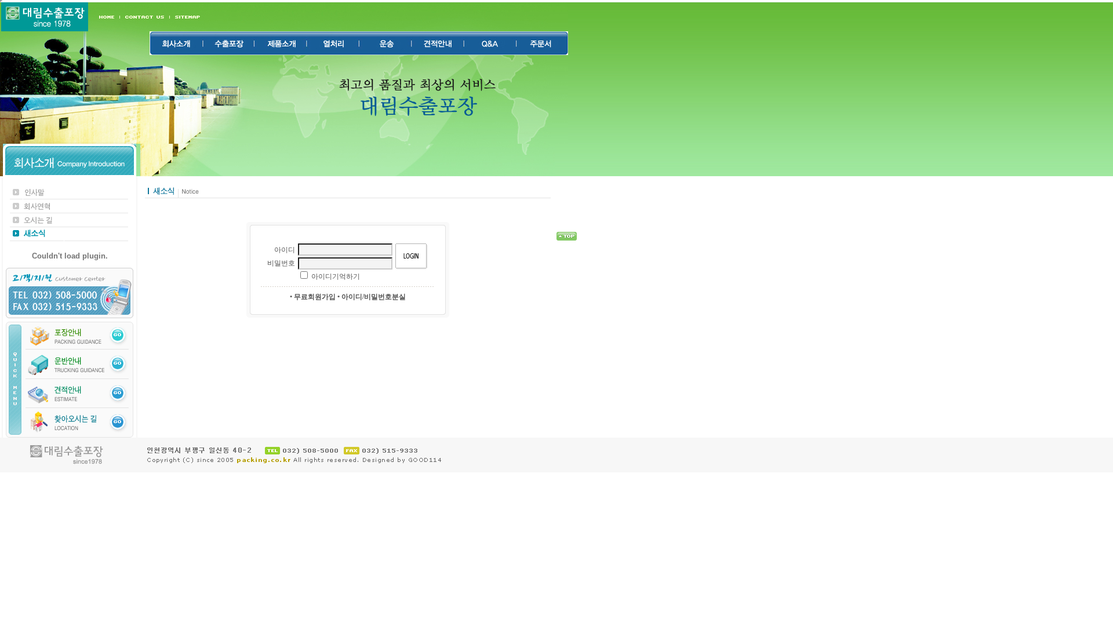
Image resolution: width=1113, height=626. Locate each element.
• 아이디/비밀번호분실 (371, 297)
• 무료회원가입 (313, 297)
